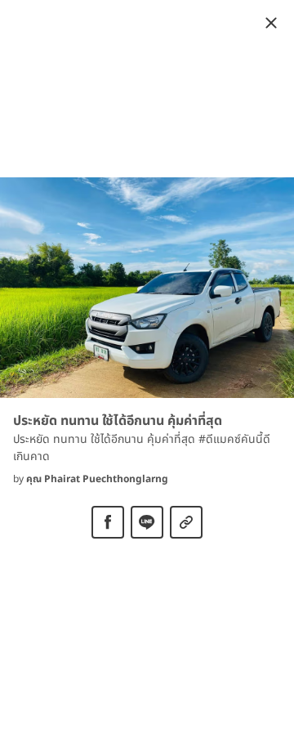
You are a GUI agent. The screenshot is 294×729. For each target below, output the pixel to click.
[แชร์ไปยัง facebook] (107, 522)
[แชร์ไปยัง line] (147, 522)
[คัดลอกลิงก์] (186, 522)
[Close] (271, 23)
